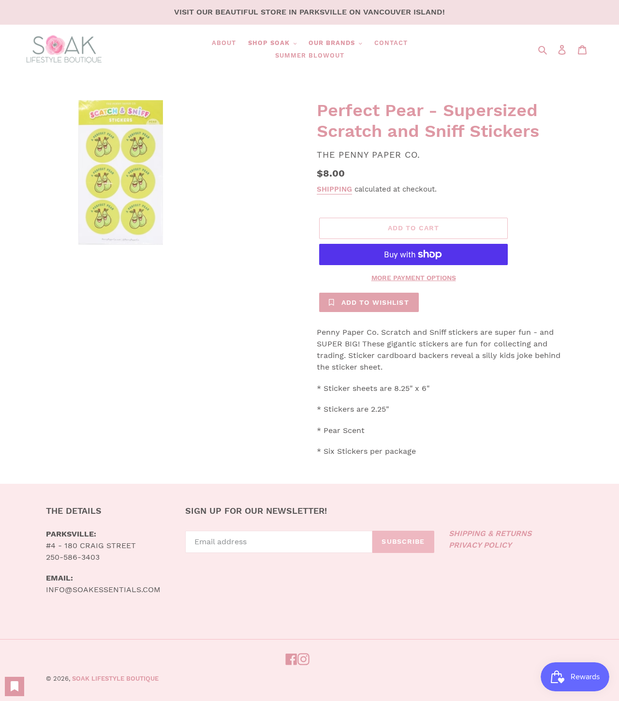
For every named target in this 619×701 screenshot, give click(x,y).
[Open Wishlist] (14, 686)
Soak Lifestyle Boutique (115, 678)
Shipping (334, 189)
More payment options (413, 278)
